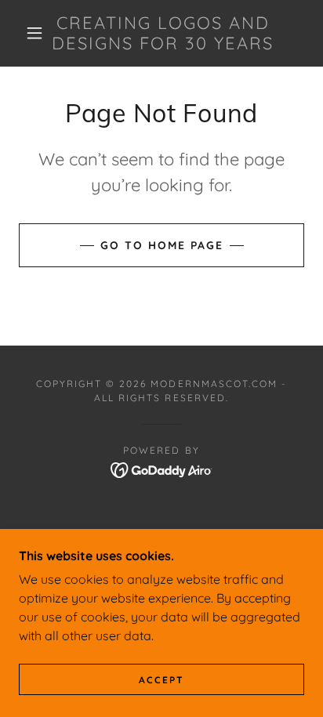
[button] (34, 33)
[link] (163, 33)
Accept (161, 680)
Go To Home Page (161, 245)
